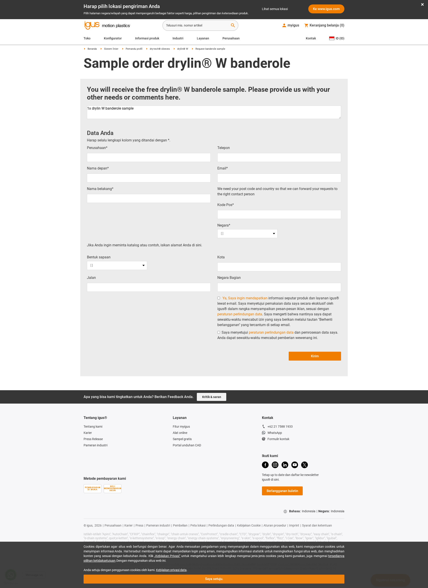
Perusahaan (231, 38)
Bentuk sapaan (99, 257)
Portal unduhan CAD (187, 445)
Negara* (223, 225)
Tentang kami (93, 426)
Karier (88, 433)
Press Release (93, 439)
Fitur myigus (181, 426)
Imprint (294, 525)
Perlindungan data (221, 525)
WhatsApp (275, 433)
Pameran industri (95, 445)
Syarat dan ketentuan (317, 525)
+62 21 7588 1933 (280, 426)
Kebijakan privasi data (171, 570)
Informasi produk (147, 38)
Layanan (203, 38)
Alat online (180, 433)
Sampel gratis (182, 439)
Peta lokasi (198, 525)
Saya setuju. (214, 579)
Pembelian (180, 525)
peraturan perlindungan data (239, 314)
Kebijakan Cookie (249, 525)
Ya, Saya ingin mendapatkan (245, 298)
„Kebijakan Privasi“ (167, 556)
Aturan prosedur (274, 525)
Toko (87, 38)
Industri (178, 38)
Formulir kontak (278, 439)
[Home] (107, 26)
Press (139, 525)
